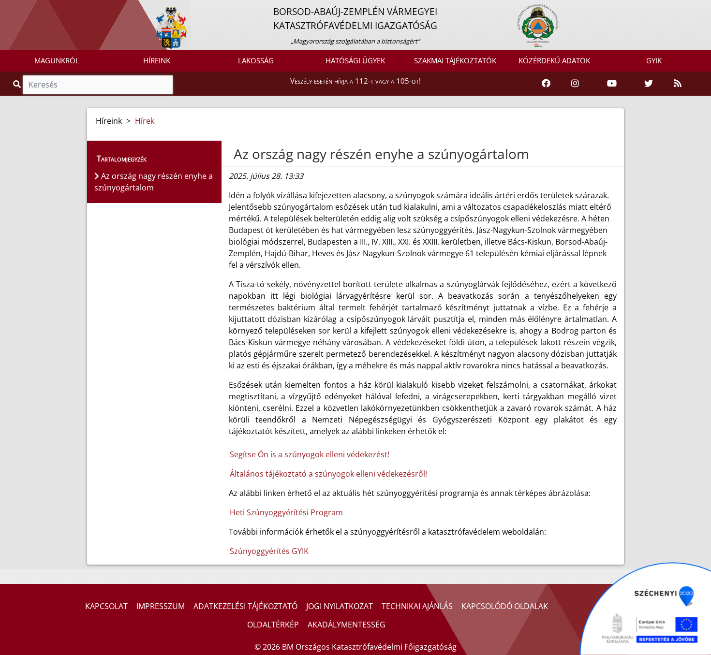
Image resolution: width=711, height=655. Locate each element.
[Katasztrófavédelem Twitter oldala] (648, 83)
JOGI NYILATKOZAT (339, 606)
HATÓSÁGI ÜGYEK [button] (355, 60)
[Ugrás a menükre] (7, 8)
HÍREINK (156, 60)
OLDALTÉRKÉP (273, 624)
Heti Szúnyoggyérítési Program (286, 512)
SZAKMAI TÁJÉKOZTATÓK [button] (455, 60)
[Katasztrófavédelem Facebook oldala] (546, 83)
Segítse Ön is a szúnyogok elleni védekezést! (310, 454)
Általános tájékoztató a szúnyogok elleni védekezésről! (329, 473)
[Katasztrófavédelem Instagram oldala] (575, 83)
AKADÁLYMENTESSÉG (346, 624)
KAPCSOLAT (106, 606)
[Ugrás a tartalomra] (18, 8)
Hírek (144, 121)
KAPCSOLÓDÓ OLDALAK (504, 606)
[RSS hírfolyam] (677, 83)
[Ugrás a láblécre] (28, 8)
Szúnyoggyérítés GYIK (269, 551)
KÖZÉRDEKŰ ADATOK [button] (554, 60)
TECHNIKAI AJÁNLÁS (417, 606)
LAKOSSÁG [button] (256, 60)
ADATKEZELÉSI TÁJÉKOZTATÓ (245, 606)
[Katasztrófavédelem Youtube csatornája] (612, 83)
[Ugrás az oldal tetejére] (232, 154)
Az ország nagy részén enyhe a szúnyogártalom (381, 154)
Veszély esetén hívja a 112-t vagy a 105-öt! (355, 81)
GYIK (654, 60)
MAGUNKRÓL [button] (56, 60)
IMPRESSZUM (160, 606)
